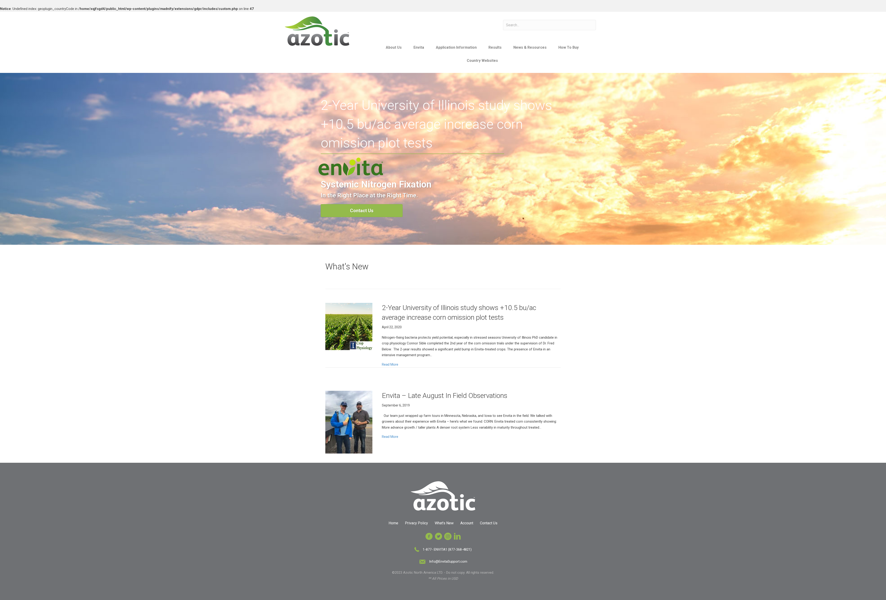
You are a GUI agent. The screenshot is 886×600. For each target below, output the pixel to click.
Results (495, 47)
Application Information (456, 47)
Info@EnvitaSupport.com (448, 561)
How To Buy (568, 47)
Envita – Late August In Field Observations (444, 395)
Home (393, 523)
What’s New (444, 523)
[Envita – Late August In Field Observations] (348, 422)
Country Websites (482, 60)
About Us (394, 47)
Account (466, 523)
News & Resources (530, 47)
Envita (418, 47)
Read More (390, 364)
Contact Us (488, 523)
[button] (362, 210)
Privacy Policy (416, 523)
